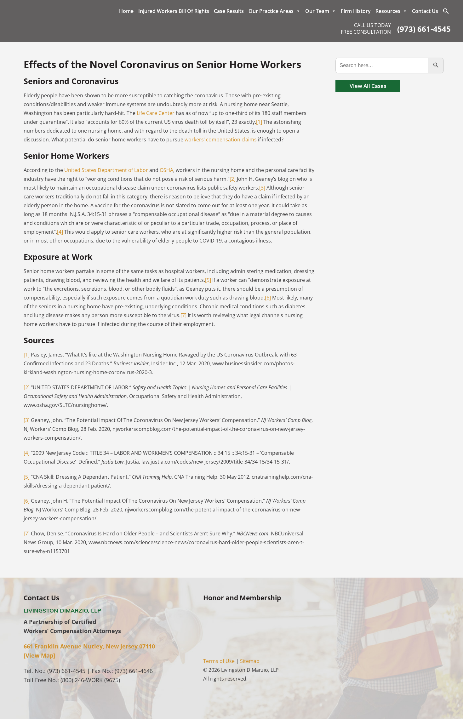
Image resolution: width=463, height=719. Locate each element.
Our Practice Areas (271, 11)
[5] (208, 280)
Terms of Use (219, 661)
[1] (259, 121)
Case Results (229, 11)
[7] (183, 315)
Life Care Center (155, 113)
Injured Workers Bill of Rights (173, 11)
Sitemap (250, 661)
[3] (262, 187)
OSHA (166, 170)
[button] (446, 11)
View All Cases (368, 85)
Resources (387, 11)
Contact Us (425, 11)
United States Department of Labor (106, 170)
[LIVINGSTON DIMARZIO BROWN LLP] (56, 21)
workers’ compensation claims (221, 139)
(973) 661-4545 (424, 29)
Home (126, 11)
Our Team (317, 11)
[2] (233, 178)
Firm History (356, 11)
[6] (268, 297)
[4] (60, 231)
